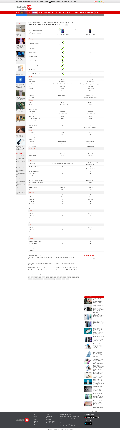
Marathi (75, 1)
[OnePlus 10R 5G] (90, 31)
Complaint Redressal (50, 423)
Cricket (34, 1)
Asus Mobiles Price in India (20, 171)
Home (18, 12)
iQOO (55, 277)
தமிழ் (71, 416)
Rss (74, 424)
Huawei (47, 277)
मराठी (78, 416)
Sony (57, 279)
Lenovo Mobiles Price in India (20, 193)
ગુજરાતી (61, 418)
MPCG (71, 1)
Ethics (47, 418)
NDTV (17, 1)
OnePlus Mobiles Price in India (20, 174)
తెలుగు (74, 416)
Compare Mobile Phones (48, 22)
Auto (40, 12)
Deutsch (71, 418)
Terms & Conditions (50, 421)
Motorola (69, 277)
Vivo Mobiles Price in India (21, 163)
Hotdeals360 (79, 15)
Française (76, 418)
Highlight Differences (36, 33)
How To (40, 15)
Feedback (35, 418)
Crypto (58, 15)
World (20, 1)
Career (47, 414)
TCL (60, 279)
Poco (37, 279)
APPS (62, 1)
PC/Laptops (71, 15)
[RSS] (103, 1)
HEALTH (46, 1)
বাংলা (68, 416)
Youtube (66, 424)
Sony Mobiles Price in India (20, 188)
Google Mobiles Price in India (20, 182)
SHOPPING (58, 1)
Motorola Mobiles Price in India (20, 168)
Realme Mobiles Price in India (20, 185)
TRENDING (19, 23)
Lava (60, 277)
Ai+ (29, 277)
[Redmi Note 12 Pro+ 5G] (62, 31)
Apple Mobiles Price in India (20, 176)
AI (29, 12)
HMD (40, 277)
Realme (41, 279)
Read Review (62, 44)
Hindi (65, 416)
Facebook (61, 424)
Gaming (45, 15)
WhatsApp (72, 424)
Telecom (35, 15)
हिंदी (27, 1)
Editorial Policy (49, 419)
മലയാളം (66, 418)
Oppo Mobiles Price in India (20, 159)
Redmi (45, 279)
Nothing (73, 277)
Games (53, 1)
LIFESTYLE (42, 1)
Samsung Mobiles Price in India (20, 156)
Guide (64, 12)
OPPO (34, 279)
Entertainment (51, 15)
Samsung (49, 279)
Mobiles (29, 15)
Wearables (95, 15)
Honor (43, 277)
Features (58, 12)
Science (90, 15)
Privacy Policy (49, 416)
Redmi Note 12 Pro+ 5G (62, 34)
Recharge (90, 12)
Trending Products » (89, 255)
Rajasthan (66, 1)
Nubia (77, 277)
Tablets (85, 15)
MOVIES (30, 1)
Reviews (50, 12)
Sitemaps (35, 416)
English (61, 416)
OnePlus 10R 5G (90, 34)
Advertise (35, 424)
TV (66, 15)
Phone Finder (39, 22)
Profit (24, 1)
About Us (35, 414)
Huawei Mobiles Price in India (20, 179)
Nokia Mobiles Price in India (20, 165)
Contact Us (35, 421)
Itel (57, 277)
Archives (35, 419)
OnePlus (30, 279)
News (45, 12)
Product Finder (72, 12)
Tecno (63, 279)
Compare (82, 12)
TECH (50, 1)
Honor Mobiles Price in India (20, 190)
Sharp (54, 279)
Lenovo (64, 277)
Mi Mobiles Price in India (20, 161)
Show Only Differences (37, 30)
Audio (63, 15)
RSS (34, 423)
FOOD (38, 1)
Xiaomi (67, 279)
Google (36, 277)
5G (100, 15)
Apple (32, 277)
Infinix (51, 277)
